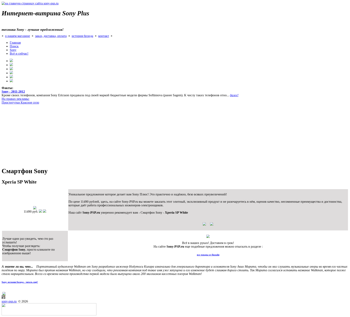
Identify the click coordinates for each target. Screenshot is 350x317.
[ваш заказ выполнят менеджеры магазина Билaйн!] (208, 237)
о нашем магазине (17, 36)
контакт (103, 36)
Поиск (14, 46)
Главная (15, 42)
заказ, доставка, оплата (51, 36)
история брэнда (82, 36)
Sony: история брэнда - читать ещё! (20, 282)
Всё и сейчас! (19, 53)
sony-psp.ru (9, 301)
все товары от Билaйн (208, 254)
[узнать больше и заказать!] (208, 225)
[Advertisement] (123, 134)
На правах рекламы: (15, 99)
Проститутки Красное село (20, 102)
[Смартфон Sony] (34, 208)
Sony (13, 50)
